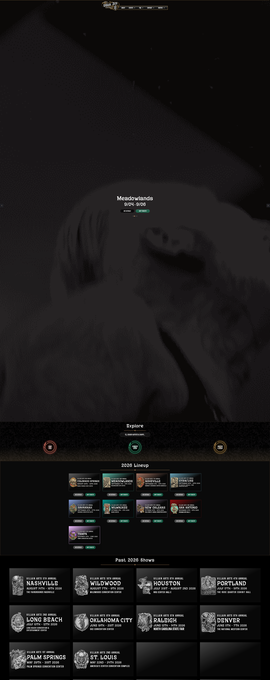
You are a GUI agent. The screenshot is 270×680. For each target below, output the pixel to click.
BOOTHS (160, 8)
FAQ (140, 8)
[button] (268, 205)
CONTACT (149, 8)
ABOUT (123, 8)
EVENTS (131, 8)
